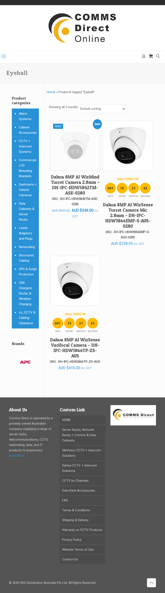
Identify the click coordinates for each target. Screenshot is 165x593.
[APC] (25, 365)
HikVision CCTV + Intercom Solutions (81, 453)
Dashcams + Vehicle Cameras (28, 190)
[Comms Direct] (82, 27)
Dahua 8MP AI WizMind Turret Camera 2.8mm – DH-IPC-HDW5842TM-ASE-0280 (75, 185)
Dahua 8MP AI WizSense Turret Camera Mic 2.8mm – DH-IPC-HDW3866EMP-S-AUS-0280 (128, 215)
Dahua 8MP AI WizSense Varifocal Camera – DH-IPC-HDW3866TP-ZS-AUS (75, 347)
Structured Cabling (26, 258)
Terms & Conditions (76, 510)
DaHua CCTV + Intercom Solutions (79, 468)
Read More (16, 456)
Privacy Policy (71, 540)
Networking (27, 247)
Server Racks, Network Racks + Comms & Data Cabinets (79, 435)
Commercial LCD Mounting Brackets (27, 168)
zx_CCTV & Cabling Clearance (27, 318)
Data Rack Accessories (78, 490)
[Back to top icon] (151, 582)
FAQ (65, 500)
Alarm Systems (25, 116)
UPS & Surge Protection (28, 271)
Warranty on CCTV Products (82, 530)
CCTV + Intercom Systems (25, 146)
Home (51, 92)
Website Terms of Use (78, 549)
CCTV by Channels (75, 481)
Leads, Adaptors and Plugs (26, 233)
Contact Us (70, 559)
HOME (66, 420)
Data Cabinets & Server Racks (26, 211)
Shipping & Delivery (75, 520)
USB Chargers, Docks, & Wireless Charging (25, 293)
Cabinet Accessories (28, 130)
